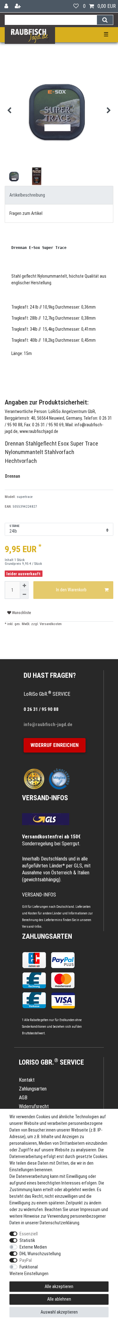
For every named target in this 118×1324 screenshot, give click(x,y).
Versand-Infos (32, 927)
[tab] (59, 195)
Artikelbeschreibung (27, 195)
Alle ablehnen (59, 1299)
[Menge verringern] (24, 594)
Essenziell (29, 1233)
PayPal (26, 1260)
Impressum (90, 1209)
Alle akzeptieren (59, 1286)
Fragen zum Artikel (25, 213)
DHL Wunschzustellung (40, 1253)
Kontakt (27, 1080)
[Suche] (105, 20)
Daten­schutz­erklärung (59, 1222)
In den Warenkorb (71, 589)
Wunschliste (21, 613)
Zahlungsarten (47, 936)
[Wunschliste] (76, 6)
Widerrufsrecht (34, 1106)
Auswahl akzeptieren (59, 1312)
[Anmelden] (7, 6)
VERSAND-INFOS (45, 798)
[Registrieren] (18, 6)
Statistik (27, 1240)
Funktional (29, 1266)
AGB (23, 1098)
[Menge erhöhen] (24, 585)
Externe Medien (33, 1247)
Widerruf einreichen (55, 745)
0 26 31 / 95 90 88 (41, 709)
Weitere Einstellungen (28, 1273)
